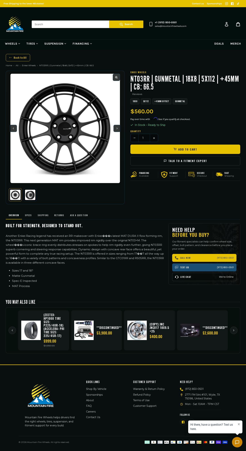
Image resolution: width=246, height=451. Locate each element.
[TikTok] (238, 3)
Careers (91, 411)
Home (9, 65)
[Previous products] (12, 330)
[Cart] (238, 24)
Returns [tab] (59, 215)
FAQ (89, 405)
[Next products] (234, 330)
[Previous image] (13, 128)
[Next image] (117, 128)
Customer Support (144, 405)
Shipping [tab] (43, 215)
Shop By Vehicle (96, 389)
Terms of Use (141, 400)
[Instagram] (226, 3)
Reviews (137, 94)
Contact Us (93, 417)
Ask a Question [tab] (79, 215)
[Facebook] (232, 3)
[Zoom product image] (116, 77)
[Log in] (226, 24)
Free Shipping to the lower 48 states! (24, 3)
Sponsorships (214, 3)
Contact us (198, 3)
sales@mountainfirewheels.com (170, 26)
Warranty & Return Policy (149, 389)
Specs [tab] (28, 215)
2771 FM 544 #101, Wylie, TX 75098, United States (202, 396)
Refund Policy (142, 394)
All (17, 65)
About (90, 400)
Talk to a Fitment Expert (187, 161)
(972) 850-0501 (194, 389)
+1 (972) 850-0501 (166, 22)
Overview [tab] (14, 215)
